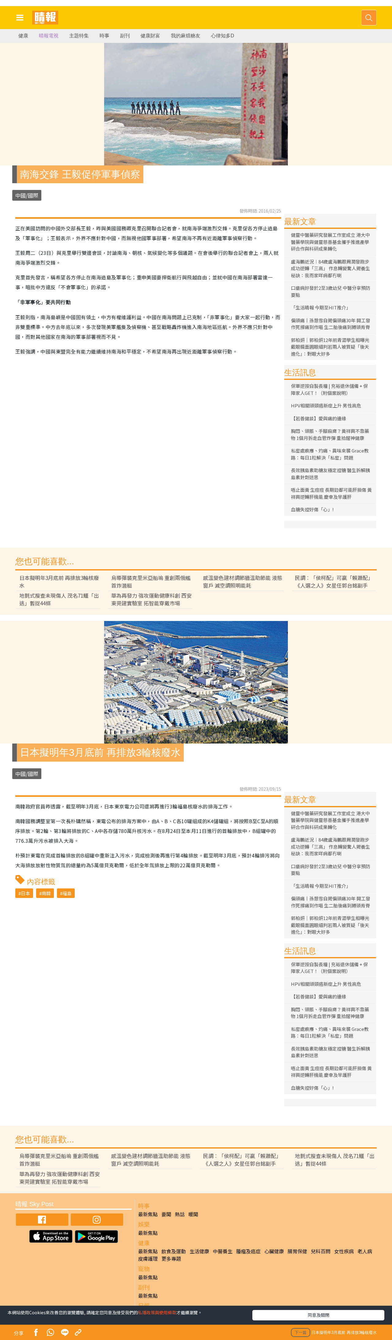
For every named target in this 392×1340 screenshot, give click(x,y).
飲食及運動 (173, 1251)
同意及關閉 (318, 1315)
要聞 (166, 1214)
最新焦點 (148, 1214)
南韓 (46, 893)
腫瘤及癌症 (248, 1251)
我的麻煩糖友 (185, 35)
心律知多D (222, 35)
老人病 (364, 1251)
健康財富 (150, 35)
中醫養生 (222, 1251)
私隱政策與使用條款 (157, 1312)
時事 (104, 35)
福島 (67, 893)
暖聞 (193, 1214)
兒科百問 (320, 1251)
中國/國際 (26, 195)
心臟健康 (274, 1251)
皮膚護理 (148, 1258)
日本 (25, 893)
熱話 (180, 1214)
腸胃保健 (297, 1251)
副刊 (125, 35)
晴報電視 (48, 35)
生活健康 (199, 1251)
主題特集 (79, 35)
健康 (23, 35)
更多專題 (171, 1258)
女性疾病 (344, 1251)
